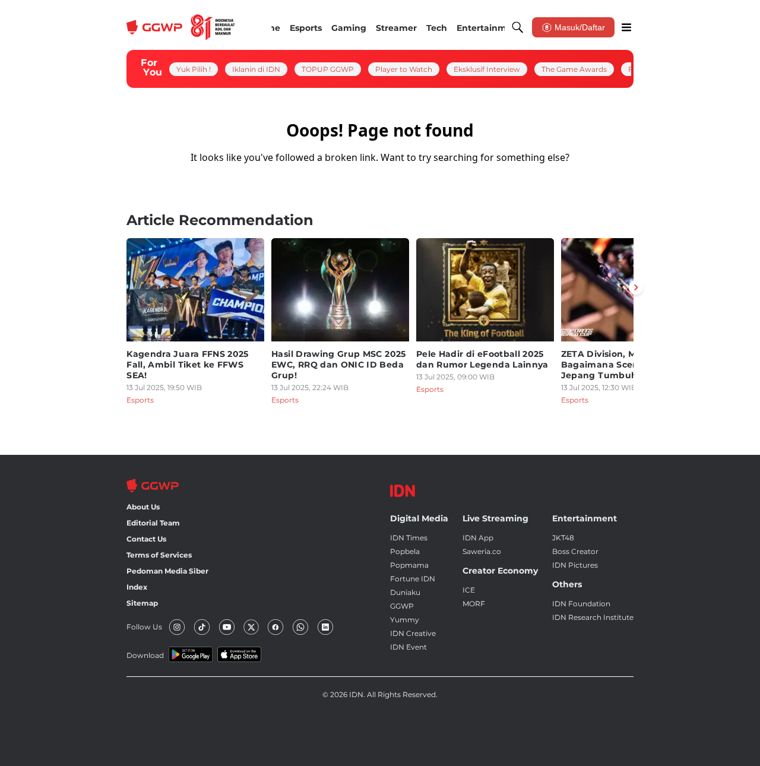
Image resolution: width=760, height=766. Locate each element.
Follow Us (144, 626)
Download (145, 655)
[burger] (626, 27)
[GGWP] (180, 27)
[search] (518, 27)
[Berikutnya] (636, 287)
